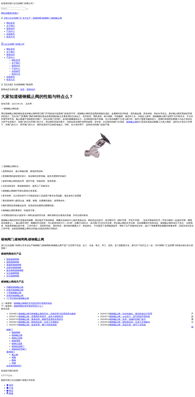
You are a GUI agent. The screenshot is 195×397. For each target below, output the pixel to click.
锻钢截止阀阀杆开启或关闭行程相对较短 (33, 303)
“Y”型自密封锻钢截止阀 (17, 298)
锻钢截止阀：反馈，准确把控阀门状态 (128, 319)
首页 (22, 89)
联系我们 (14, 13)
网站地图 (5, 13)
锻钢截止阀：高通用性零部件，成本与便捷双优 (41, 316)
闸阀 (14, 357)
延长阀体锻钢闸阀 (14, 270)
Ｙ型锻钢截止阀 (13, 293)
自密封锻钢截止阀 (14, 290)
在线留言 (10, 34)
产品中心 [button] (10, 57)
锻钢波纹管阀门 (19, 349)
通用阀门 (10, 352)
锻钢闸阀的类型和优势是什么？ (29, 306)
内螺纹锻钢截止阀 (14, 287)
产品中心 (10, 31)
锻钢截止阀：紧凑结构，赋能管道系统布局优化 (41, 319)
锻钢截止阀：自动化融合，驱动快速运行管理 (131, 314)
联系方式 (10, 37)
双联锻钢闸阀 (12, 259)
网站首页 (10, 23)
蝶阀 (14, 360)
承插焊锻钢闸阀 (13, 265)
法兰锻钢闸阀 (12, 273)
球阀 (14, 363)
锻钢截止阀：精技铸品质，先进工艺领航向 (39, 322)
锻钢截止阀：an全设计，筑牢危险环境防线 (130, 316)
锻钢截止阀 (131, 122)
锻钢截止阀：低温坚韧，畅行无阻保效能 (38, 325)
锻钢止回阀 (17, 338)
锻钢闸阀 (16, 332)
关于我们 (10, 26)
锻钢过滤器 (17, 343)
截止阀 (15, 355)
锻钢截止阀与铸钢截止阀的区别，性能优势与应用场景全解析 (47, 314)
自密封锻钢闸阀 (13, 267)
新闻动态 (10, 28)
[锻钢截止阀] (97, 162)
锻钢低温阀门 (18, 346)
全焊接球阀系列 (13, 366)
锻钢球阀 (16, 341)
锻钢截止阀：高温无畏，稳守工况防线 (128, 325)
